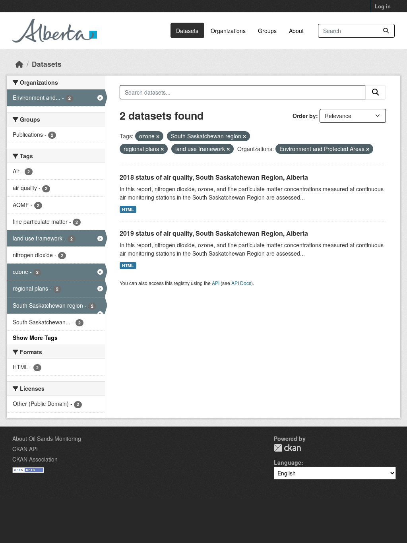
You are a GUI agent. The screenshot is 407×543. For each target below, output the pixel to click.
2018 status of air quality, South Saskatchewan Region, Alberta (214, 177)
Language (287, 462)
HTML (128, 209)
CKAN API (25, 449)
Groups (267, 31)
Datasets (187, 31)
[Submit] (386, 31)
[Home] (19, 64)
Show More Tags (35, 337)
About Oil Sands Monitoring (46, 438)
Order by (304, 116)
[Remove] (157, 136)
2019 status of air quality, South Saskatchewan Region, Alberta (214, 233)
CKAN (287, 448)
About (296, 31)
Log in (383, 6)
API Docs (241, 282)
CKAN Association (35, 459)
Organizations (228, 31)
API (215, 282)
